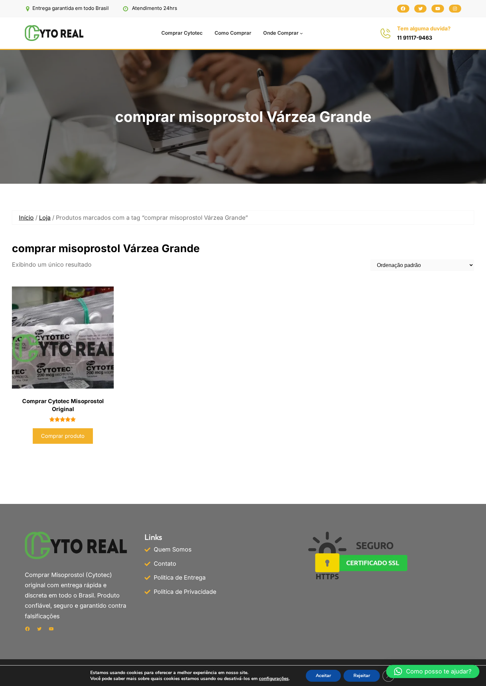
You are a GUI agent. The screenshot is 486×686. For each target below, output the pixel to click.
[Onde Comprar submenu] (301, 33)
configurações (274, 679)
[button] (432, 671)
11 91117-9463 (414, 37)
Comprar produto (63, 436)
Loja (45, 217)
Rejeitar (361, 675)
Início (26, 217)
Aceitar (323, 675)
